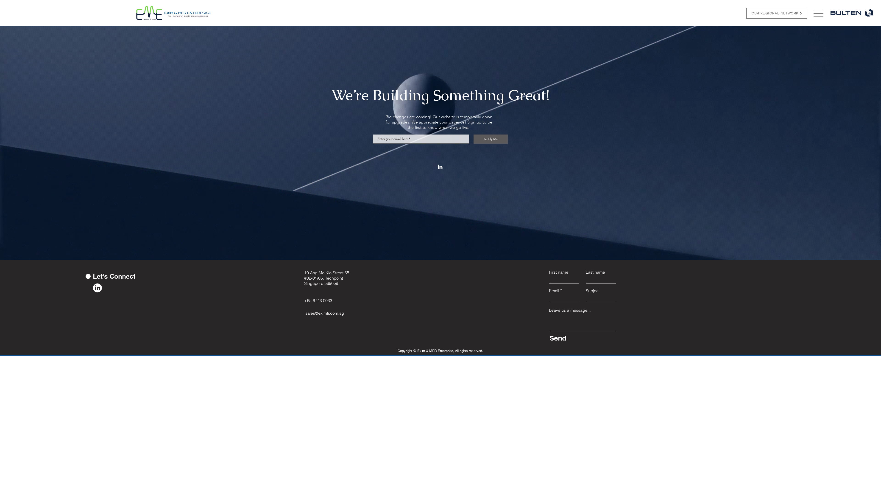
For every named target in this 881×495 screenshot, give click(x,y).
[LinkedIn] (440, 167)
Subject (593, 291)
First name (558, 272)
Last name (595, 272)
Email (554, 291)
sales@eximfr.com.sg (324, 313)
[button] (818, 13)
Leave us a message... (570, 310)
